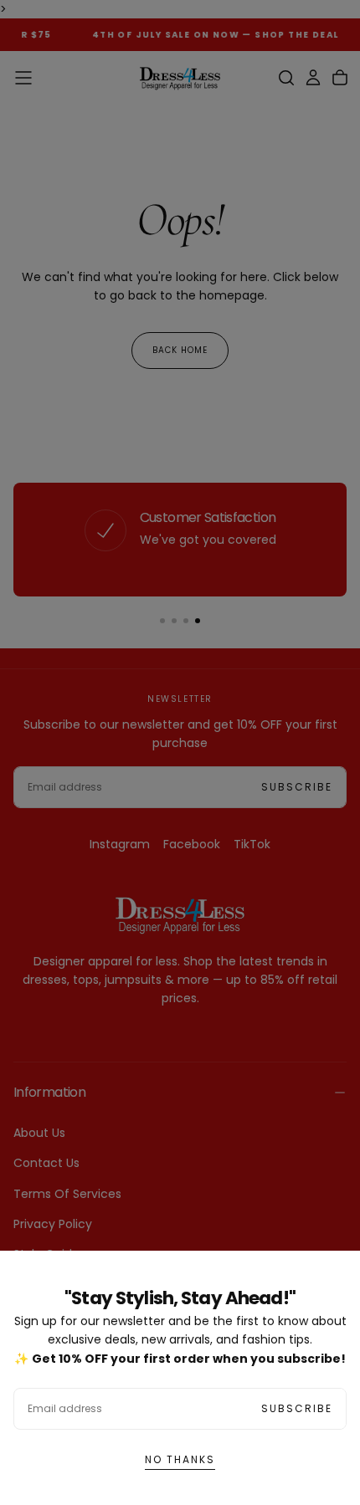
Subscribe (296, 1408)
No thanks (180, 1459)
